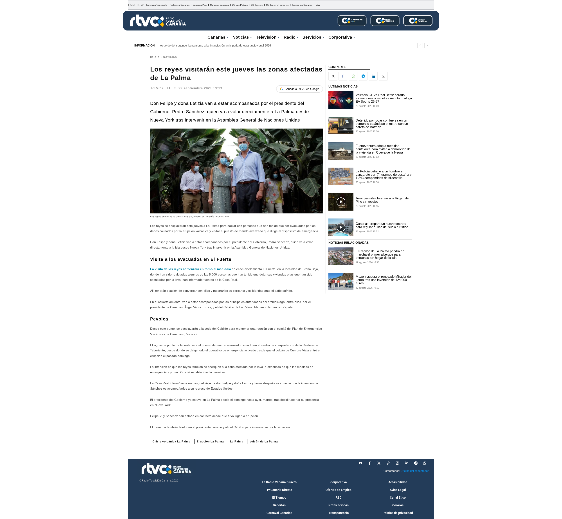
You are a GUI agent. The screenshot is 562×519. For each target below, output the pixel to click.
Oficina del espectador (415, 470)
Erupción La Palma (210, 441)
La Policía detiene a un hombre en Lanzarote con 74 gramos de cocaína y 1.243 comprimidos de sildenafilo (384, 174)
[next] (427, 45)
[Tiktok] (388, 463)
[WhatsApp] (353, 76)
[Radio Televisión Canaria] (158, 20)
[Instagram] (397, 463)
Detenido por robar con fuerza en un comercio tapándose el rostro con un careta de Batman (382, 123)
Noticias (170, 57)
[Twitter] (378, 463)
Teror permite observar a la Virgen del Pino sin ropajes (382, 199)
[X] (332, 76)
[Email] (383, 76)
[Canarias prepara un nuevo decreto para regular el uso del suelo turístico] (340, 227)
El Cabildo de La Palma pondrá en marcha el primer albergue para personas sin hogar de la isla (380, 254)
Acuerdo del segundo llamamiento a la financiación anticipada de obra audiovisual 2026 (215, 45)
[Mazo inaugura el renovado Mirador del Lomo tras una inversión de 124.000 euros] (340, 281)
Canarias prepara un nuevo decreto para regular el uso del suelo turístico (382, 225)
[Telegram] (363, 76)
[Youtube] (360, 463)
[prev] (420, 45)
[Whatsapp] (425, 463)
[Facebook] (343, 76)
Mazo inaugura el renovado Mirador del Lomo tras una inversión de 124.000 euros (383, 280)
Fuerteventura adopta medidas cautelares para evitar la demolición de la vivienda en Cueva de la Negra (383, 149)
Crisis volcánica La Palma (172, 441)
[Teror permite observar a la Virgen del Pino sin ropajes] (340, 202)
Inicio (155, 57)
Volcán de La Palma (264, 441)
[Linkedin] (373, 76)
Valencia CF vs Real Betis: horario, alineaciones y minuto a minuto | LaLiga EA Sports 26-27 (384, 98)
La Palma (236, 441)
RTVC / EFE (161, 88)
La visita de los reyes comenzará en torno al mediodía (191, 269)
